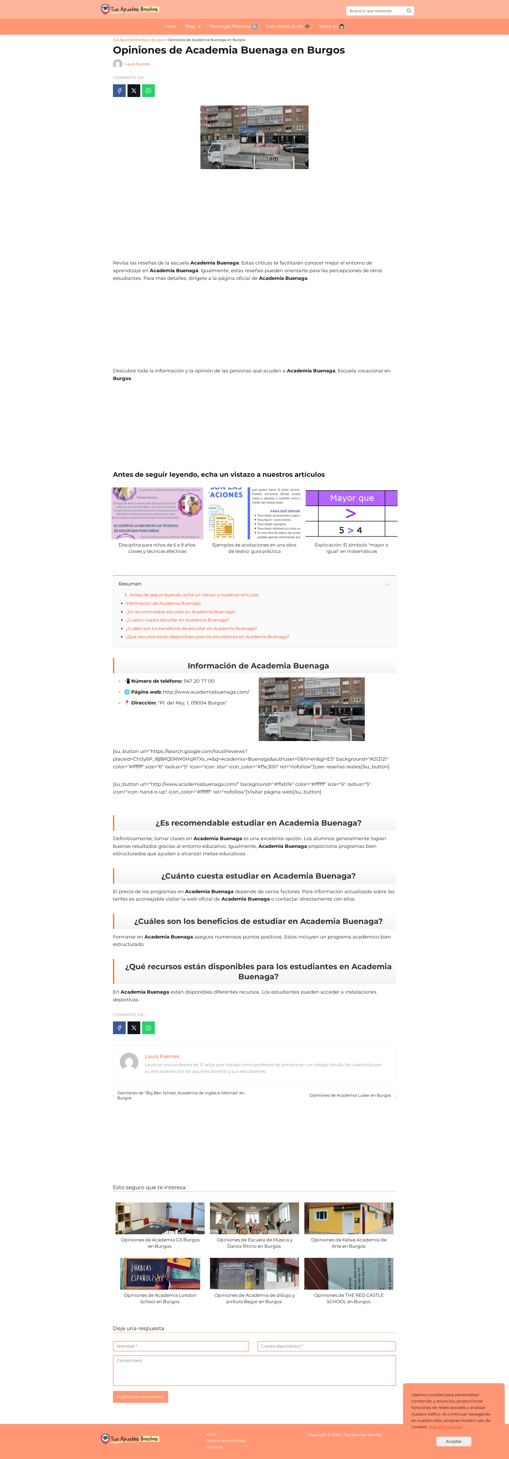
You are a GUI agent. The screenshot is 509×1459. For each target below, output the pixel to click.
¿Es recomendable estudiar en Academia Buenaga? (180, 611)
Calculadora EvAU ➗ (288, 26)
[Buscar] (408, 10)
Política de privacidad (226, 1440)
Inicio (170, 26)
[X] (134, 90)
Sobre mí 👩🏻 (331, 26)
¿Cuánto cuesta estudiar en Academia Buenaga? (177, 620)
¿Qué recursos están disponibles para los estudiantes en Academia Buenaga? (207, 636)
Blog (190, 26)
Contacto (214, 1447)
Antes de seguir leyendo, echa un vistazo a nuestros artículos (194, 594)
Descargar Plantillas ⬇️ (233, 26)
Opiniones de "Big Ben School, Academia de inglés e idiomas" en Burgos (180, 1095)
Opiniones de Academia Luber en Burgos (350, 1095)
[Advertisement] (254, 211)
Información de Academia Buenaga (163, 603)
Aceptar (454, 1441)
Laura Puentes (137, 64)
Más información (446, 1426)
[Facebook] (119, 90)
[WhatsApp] (148, 90)
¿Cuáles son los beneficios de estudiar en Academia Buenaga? (191, 628)
